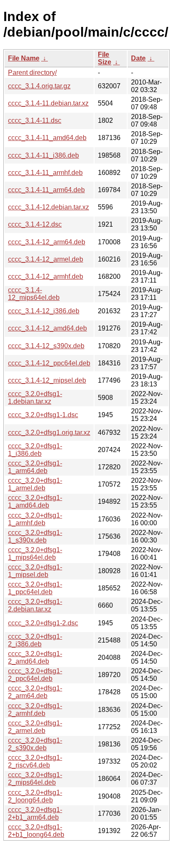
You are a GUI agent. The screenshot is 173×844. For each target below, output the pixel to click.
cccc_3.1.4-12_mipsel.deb (47, 380)
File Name (23, 58)
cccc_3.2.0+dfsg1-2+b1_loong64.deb (36, 830)
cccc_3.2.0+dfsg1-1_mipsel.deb (35, 571)
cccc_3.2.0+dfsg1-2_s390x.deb (35, 744)
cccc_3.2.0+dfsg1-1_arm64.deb (35, 467)
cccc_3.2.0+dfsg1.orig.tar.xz (49, 432)
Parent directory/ (32, 72)
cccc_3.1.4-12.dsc (35, 224)
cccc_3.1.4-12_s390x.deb (46, 345)
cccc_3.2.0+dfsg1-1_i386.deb (35, 449)
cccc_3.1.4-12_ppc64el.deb (49, 363)
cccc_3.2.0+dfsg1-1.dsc (43, 414)
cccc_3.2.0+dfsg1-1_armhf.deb (35, 519)
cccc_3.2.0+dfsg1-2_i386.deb (35, 640)
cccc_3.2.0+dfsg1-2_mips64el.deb (35, 778)
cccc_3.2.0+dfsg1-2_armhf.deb (35, 709)
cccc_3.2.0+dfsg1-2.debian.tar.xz (35, 605)
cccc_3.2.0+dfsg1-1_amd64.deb (35, 501)
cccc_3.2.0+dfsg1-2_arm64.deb (35, 692)
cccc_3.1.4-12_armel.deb (45, 259)
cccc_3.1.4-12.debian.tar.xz (48, 207)
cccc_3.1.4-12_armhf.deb (45, 276)
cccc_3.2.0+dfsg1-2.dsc (43, 623)
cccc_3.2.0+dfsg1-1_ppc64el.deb (35, 588)
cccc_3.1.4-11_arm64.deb (46, 189)
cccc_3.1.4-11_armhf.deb (45, 172)
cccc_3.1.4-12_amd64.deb (47, 328)
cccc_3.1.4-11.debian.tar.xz (48, 103)
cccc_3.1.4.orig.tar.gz (39, 86)
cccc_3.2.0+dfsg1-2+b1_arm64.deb (35, 813)
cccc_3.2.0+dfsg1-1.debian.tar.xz (35, 397)
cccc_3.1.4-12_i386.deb (43, 311)
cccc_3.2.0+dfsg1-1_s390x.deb (35, 536)
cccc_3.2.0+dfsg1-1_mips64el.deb (35, 553)
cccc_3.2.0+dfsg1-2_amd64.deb (35, 657)
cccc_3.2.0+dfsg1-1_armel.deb (35, 484)
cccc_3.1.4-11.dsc (34, 120)
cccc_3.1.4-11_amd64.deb (47, 137)
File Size (104, 58)
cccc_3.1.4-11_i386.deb (43, 155)
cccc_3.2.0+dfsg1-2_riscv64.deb (35, 761)
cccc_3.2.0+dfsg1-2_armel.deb (35, 727)
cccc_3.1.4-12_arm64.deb (46, 242)
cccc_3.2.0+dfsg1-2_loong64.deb (35, 796)
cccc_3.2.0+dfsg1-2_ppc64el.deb (35, 674)
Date (138, 58)
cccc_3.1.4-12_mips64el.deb (34, 293)
